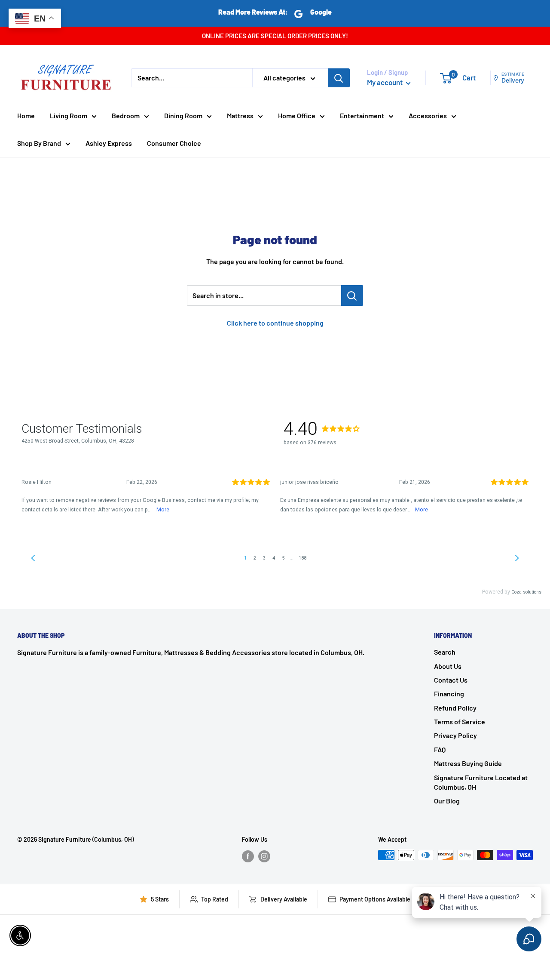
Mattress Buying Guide (468, 763)
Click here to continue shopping (275, 323)
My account (385, 82)
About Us (447, 666)
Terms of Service (459, 721)
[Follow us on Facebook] (248, 856)
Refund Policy (455, 708)
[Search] (339, 77)
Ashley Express (109, 143)
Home (26, 115)
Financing (449, 693)
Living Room (68, 115)
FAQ (440, 749)
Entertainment (362, 115)
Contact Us (451, 680)
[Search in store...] (352, 295)
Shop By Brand (39, 143)
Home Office (296, 115)
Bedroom (126, 115)
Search (444, 652)
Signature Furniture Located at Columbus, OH (481, 782)
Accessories (428, 115)
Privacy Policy (455, 735)
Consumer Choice (174, 143)
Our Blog (447, 801)
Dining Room (183, 115)
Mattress (240, 115)
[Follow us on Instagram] (264, 856)
